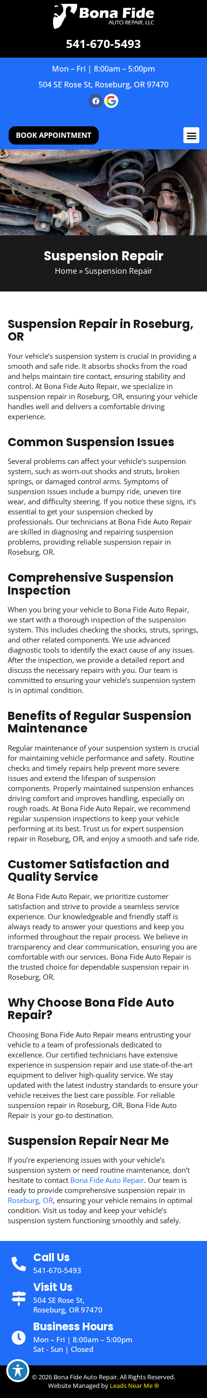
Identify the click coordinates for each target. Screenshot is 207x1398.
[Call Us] (19, 1264)
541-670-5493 (103, 43)
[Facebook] (96, 101)
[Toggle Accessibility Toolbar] (17, 1370)
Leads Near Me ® (134, 1385)
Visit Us (53, 1287)
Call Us (51, 1257)
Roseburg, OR (30, 1200)
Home (66, 271)
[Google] (111, 101)
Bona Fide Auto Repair (107, 1180)
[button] (191, 135)
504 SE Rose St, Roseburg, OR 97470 (103, 84)
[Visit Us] (19, 1298)
